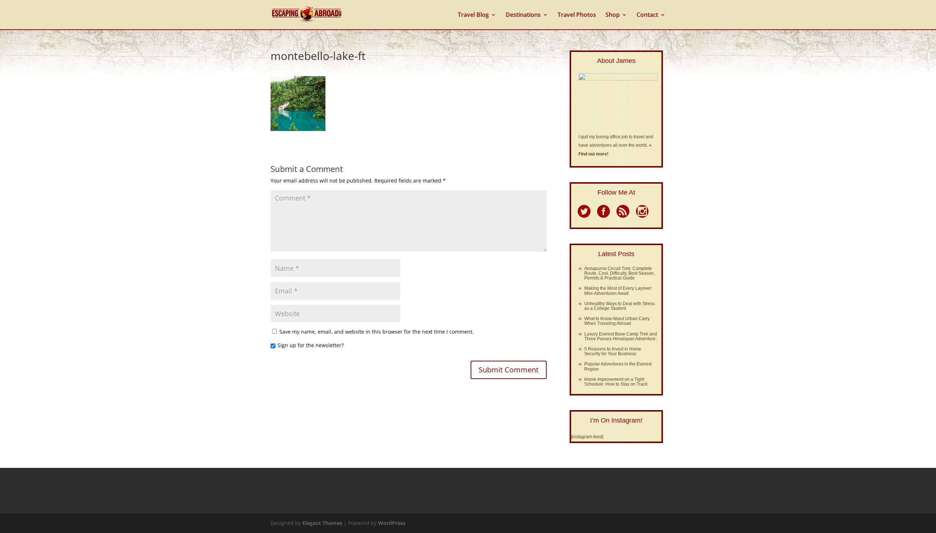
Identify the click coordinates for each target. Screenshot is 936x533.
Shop (612, 15)
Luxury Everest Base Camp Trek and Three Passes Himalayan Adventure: (620, 336)
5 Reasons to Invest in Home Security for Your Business (612, 351)
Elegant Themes (322, 522)
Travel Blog (473, 15)
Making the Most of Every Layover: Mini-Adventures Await (618, 291)
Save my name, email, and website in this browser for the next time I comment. (376, 331)
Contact (647, 15)
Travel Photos (577, 15)
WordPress (391, 522)
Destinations (523, 15)
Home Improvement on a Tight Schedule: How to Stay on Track (616, 382)
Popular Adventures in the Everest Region (618, 366)
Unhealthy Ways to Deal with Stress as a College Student (619, 306)
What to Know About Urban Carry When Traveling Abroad (617, 321)
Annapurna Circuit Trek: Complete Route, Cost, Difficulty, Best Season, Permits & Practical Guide (619, 273)
